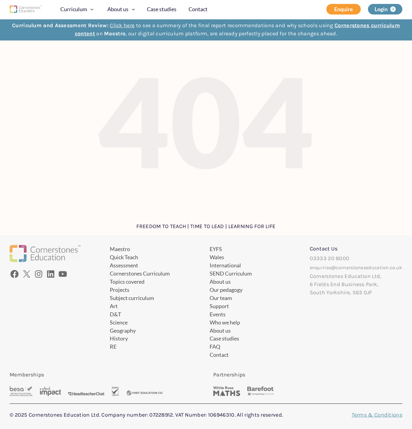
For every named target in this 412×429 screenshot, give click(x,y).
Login (381, 9)
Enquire (343, 9)
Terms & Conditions (377, 415)
